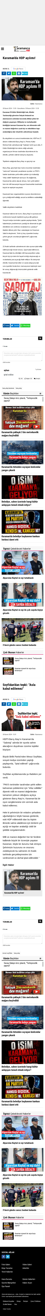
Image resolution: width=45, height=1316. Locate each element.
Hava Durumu (7, 1279)
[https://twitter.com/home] (8, 1256)
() (29, 378)
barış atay (19, 388)
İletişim (25, 1301)
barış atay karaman (8, 388)
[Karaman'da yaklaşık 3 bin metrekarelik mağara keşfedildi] (22, 418)
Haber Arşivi (27, 1283)
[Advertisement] (22, 22)
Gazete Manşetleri (9, 1283)
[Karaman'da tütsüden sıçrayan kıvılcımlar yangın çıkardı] (22, 452)
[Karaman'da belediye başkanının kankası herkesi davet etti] (22, 522)
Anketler (25, 1268)
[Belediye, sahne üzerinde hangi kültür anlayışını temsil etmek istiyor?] (22, 487)
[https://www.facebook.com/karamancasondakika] (3, 1256)
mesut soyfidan (7, 953)
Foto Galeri (6, 1264)
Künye (19, 1301)
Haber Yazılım (7, 1309)
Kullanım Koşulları (8, 1301)
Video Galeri (27, 1264)
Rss (16, 1304)
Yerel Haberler (7, 1272)
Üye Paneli (6, 1286)
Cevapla (37, 378)
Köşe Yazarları (7, 1268)
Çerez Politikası (36, 1301)
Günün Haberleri (28, 1279)
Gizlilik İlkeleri (7, 1304)
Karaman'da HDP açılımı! (14, 893)
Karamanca (38, 104)
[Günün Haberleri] (41, 393)
